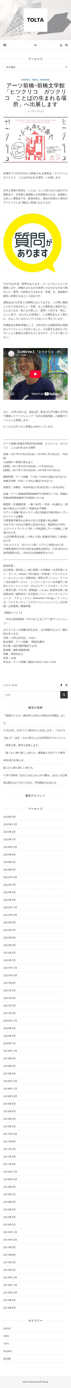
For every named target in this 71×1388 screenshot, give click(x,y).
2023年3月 (9, 892)
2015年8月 (9, 1254)
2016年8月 (9, 1186)
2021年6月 (9, 982)
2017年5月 (9, 1156)
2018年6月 (9, 1111)
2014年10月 (10, 1292)
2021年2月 (9, 1013)
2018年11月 (10, 1088)
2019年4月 (9, 1073)
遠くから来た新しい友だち (18, 767)
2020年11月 (10, 1020)
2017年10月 (10, 1133)
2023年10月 (10, 877)
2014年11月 (10, 1285)
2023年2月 (9, 899)
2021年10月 (10, 975)
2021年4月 (9, 998)
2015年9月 (9, 1247)
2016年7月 (9, 1194)
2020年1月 (9, 1043)
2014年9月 (9, 1300)
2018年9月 (9, 1103)
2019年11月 (10, 1050)
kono (15, 685)
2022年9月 (9, 922)
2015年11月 (10, 1232)
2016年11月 (10, 1171)
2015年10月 (10, 1239)
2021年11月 (10, 967)
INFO (35, 79)
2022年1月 (9, 960)
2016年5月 (9, 1209)
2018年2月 (9, 1126)
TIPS (6, 1343)
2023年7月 (9, 884)
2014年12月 (10, 1277)
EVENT (26, 79)
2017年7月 (9, 1149)
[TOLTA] (35, 20)
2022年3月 (9, 952)
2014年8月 (9, 1307)
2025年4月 (9, 831)
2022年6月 (9, 937)
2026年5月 (9, 816)
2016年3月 (9, 1224)
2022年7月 (9, 930)
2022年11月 (10, 907)
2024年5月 (9, 862)
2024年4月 (9, 869)
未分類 (7, 1358)
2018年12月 (10, 1081)
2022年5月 (9, 945)
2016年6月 (9, 1201)
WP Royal (43, 1381)
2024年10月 (10, 846)
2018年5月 (9, 1118)
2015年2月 (9, 1269)
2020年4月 (9, 1035)
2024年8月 (9, 854)
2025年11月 (10, 824)
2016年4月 (9, 1217)
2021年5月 (9, 990)
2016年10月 (10, 1179)
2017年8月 (9, 1141)
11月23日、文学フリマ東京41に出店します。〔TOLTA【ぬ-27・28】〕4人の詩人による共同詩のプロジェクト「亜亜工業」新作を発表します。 (34, 738)
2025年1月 (9, 839)
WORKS (44, 79)
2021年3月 (9, 1005)
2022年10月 (10, 914)
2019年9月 (9, 1058)
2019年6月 (9, 1066)
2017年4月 (9, 1164)
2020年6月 (9, 1028)
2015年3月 (9, 1262)
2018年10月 (10, 1096)
